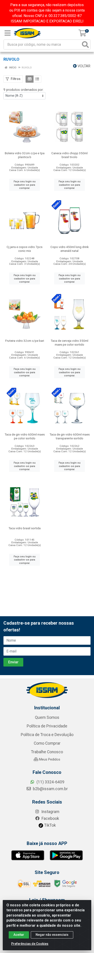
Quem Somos (47, 717)
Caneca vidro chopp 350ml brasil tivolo (69, 155)
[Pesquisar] (85, 44)
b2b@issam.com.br (50, 789)
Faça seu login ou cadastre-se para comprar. (25, 185)
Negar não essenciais (52, 934)
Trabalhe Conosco (47, 752)
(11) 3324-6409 (50, 782)
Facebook (50, 818)
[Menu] (7, 33)
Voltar (83, 66)
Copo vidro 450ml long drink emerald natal (69, 249)
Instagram (49, 811)
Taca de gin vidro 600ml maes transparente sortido (70, 436)
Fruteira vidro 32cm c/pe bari (24, 340)
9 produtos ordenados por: (23, 90)
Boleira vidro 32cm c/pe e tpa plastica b (24, 155)
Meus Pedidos (49, 759)
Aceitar (18, 934)
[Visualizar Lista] (37, 79)
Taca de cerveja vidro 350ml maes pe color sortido (69, 342)
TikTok (49, 825)
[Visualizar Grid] (30, 79)
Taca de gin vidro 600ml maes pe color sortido (25, 436)
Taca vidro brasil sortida (24, 528)
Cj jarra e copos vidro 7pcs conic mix (24, 249)
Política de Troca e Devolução (47, 734)
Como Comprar (47, 743)
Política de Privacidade (47, 726)
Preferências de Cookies (29, 944)
